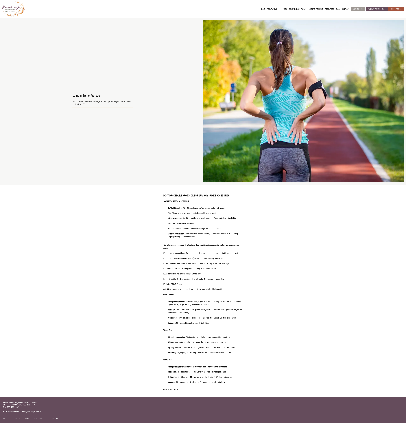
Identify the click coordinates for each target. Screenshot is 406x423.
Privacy (6, 418)
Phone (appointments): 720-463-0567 (19, 405)
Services (283, 9)
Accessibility (39, 418)
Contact (345, 9)
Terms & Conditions (21, 418)
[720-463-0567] (358, 11)
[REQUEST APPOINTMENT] (377, 11)
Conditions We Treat (297, 9)
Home (263, 9)
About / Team (272, 9)
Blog (338, 9)
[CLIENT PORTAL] (396, 11)
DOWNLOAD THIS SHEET (172, 389)
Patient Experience (315, 9)
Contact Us (53, 418)
